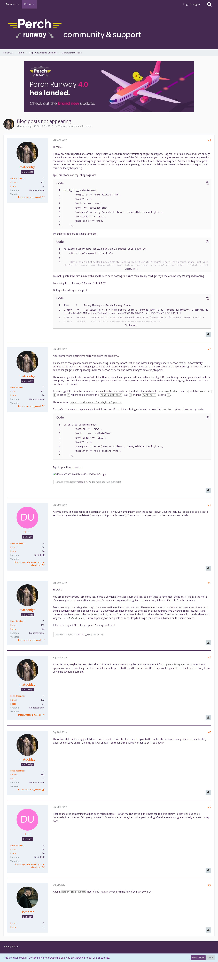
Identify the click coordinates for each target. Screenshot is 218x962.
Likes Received (17, 178)
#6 (209, 732)
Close (210, 957)
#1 (209, 139)
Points (13, 182)
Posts (13, 186)
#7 (209, 807)
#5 (209, 657)
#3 (209, 505)
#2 (209, 349)
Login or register (192, 4)
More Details (198, 957)
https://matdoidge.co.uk (29, 197)
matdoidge (26, 126)
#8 (209, 884)
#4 (209, 582)
